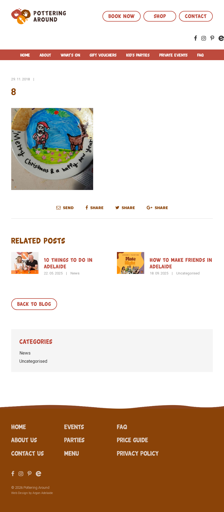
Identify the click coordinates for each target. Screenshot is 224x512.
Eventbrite (221, 38)
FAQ (200, 54)
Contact (196, 15)
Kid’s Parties (138, 54)
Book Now (121, 15)
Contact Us (27, 453)
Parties (74, 439)
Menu (71, 453)
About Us (24, 439)
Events (74, 426)
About (45, 54)
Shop (160, 15)
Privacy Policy (138, 453)
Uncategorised (188, 273)
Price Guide (132, 439)
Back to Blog (34, 303)
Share (96, 207)
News (74, 273)
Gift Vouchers (103, 54)
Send (68, 207)
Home (25, 54)
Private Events (173, 54)
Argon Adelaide (43, 493)
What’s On (70, 54)
